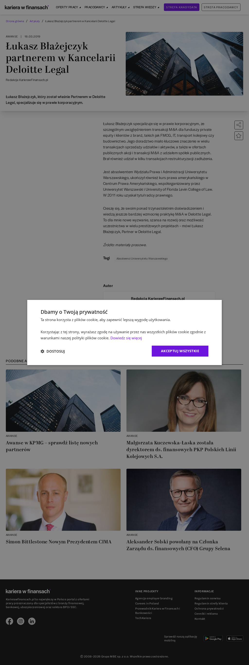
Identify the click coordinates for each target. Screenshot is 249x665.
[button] (53, 351)
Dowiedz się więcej (126, 337)
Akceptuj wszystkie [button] (180, 351)
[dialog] (124, 332)
